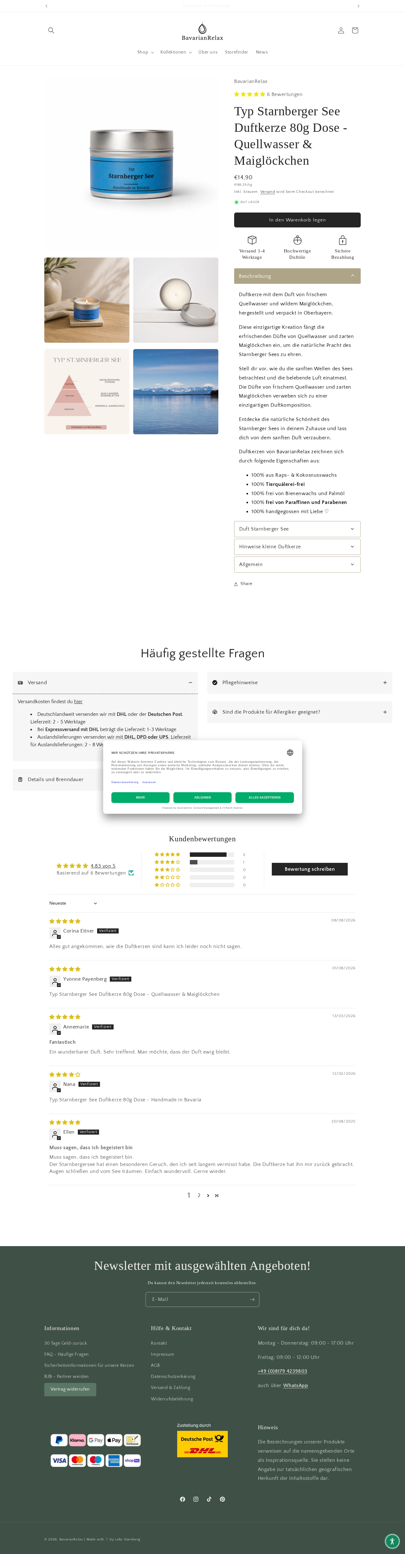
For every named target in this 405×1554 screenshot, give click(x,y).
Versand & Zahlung (170, 1387)
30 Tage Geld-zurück (65, 1343)
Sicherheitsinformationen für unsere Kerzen (89, 1365)
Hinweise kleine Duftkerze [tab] (270, 547)
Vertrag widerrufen (70, 1389)
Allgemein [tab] (251, 564)
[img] (65, 921)
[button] (51, 30)
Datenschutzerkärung (173, 1376)
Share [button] (246, 583)
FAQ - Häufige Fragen (66, 1354)
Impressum (162, 1354)
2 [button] (199, 1195)
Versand (267, 192)
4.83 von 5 (103, 866)
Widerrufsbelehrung (172, 1398)
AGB (155, 1365)
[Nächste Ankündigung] (358, 6)
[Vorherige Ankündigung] (46, 6)
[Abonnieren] (252, 1299)
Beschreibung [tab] (255, 276)
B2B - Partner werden (66, 1376)
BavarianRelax (71, 1539)
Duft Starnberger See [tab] (264, 529)
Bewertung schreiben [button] (310, 869)
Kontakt (159, 1343)
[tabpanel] (297, 403)
